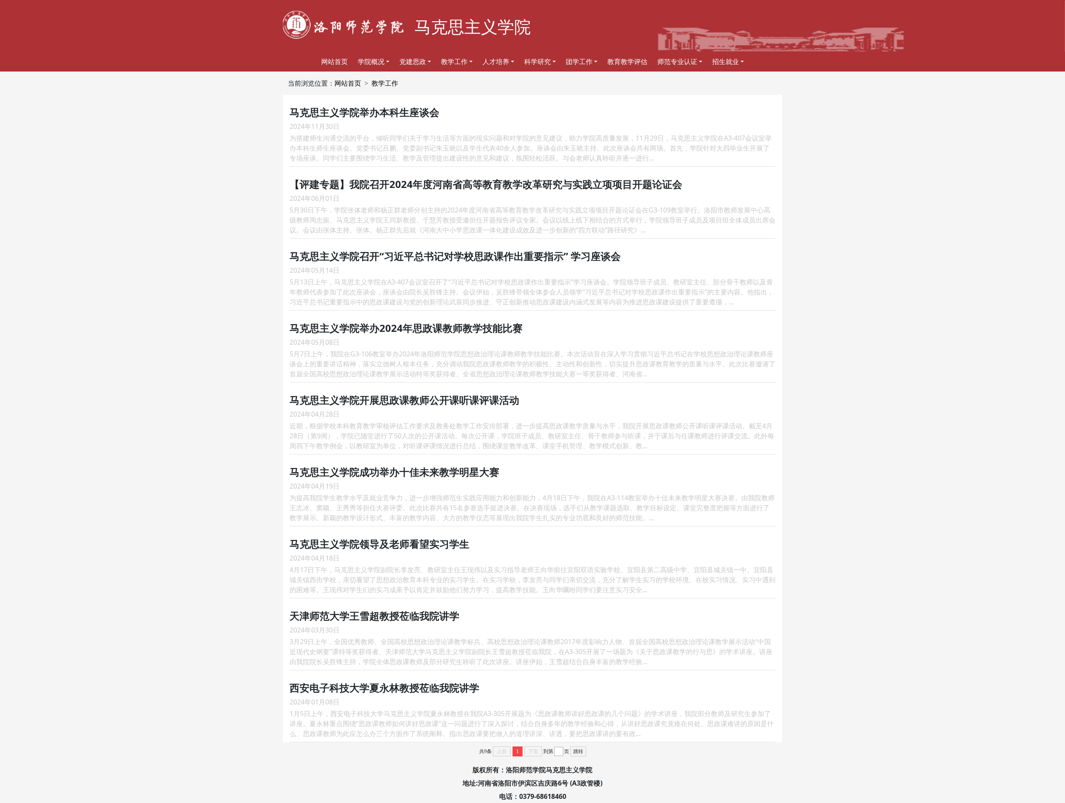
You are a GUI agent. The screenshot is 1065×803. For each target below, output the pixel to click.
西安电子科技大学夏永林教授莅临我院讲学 (384, 687)
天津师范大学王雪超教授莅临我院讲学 (374, 616)
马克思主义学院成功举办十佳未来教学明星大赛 (394, 472)
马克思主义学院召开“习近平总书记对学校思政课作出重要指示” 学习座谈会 (455, 256)
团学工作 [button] (579, 61)
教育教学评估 (627, 61)
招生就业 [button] (725, 61)
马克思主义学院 (472, 26)
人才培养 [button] (496, 61)
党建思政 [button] (412, 61)
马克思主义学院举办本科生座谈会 (364, 112)
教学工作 (385, 83)
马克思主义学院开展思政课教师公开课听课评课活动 (404, 400)
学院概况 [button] (371, 61)
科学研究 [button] (537, 61)
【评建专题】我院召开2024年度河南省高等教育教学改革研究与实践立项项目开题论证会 (486, 184)
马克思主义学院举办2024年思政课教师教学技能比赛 (406, 328)
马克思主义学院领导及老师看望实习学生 (379, 544)
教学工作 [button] (454, 61)
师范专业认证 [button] (677, 61)
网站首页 (334, 61)
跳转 (578, 751)
